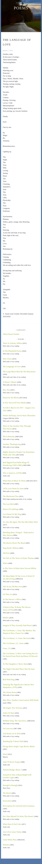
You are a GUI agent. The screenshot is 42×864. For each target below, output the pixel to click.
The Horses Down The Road (14, 543)
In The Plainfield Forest (12, 351)
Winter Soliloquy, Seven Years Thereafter (19, 415)
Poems (21, 8)
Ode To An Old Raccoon (12, 587)
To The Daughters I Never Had (15, 664)
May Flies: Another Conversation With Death (21, 700)
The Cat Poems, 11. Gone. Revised (16, 638)
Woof (5, 754)
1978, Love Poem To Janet (13, 488)
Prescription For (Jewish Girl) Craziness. (19, 806)
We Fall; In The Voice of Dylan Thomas (18, 558)
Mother (6, 618)
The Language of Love (12, 366)
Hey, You (6, 390)
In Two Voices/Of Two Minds (14, 403)
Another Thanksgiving (12, 444)
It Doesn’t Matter (9, 382)
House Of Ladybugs (11, 509)
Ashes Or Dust (8, 713)
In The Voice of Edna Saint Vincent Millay (19, 568)
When (5, 563)
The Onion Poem (9, 692)
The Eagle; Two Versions (12, 708)
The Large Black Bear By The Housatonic (19, 372)
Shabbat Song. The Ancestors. (14, 721)
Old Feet (6, 553)
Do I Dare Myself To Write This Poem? (18, 816)
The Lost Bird (8, 504)
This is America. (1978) (12, 473)
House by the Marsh (11, 398)
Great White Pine (9, 840)
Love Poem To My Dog (12, 514)
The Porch (7, 793)
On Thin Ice (7, 594)
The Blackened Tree (11, 496)
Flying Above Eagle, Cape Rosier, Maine (19, 746)
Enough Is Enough (10, 785)
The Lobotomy (8, 436)
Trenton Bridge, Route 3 (12, 770)
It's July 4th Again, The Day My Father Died (20, 522)
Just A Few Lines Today (12, 832)
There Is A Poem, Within (12, 343)
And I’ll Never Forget (11, 762)
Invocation (7, 801)
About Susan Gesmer (11, 334)
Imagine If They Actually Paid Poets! (17, 625)
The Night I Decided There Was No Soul (19, 669)
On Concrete (8, 728)
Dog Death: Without (11, 548)
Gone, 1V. (7, 648)
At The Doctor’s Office (12, 599)
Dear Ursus (7, 359)
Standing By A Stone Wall (13, 741)
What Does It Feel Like (12, 824)
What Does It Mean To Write (14, 481)
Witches (6, 845)
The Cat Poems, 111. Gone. (13, 643)
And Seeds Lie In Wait (11, 734)
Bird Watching (8, 679)
